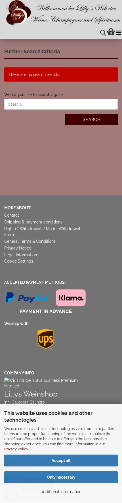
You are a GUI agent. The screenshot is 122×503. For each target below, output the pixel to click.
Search (91, 119)
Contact (11, 215)
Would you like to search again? (34, 94)
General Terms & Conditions (30, 241)
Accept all (61, 460)
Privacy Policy (16, 449)
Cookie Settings (18, 261)
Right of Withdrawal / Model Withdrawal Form (42, 232)
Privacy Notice (17, 248)
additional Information (61, 491)
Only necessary (61, 477)
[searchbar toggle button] (103, 33)
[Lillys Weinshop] (61, 13)
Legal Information (20, 255)
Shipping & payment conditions (33, 222)
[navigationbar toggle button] (118, 33)
